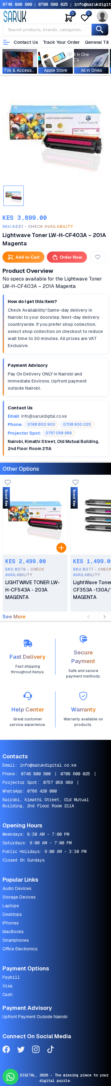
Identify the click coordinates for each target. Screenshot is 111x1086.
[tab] (13, 196)
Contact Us (26, 42)
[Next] (104, 617)
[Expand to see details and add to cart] (61, 548)
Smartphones (15, 940)
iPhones (10, 923)
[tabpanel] (55, 130)
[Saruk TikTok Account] (50, 1050)
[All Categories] (6, 42)
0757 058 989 (58, 782)
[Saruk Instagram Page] (35, 1050)
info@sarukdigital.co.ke (48, 765)
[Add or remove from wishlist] (97, 257)
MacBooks (13, 931)
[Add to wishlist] (8, 482)
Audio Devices (16, 888)
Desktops (12, 914)
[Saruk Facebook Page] (6, 1050)
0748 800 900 (17, 4)
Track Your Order (61, 42)
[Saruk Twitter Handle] (21, 1050)
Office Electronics (20, 949)
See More (14, 617)
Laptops (10, 905)
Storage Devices (19, 897)
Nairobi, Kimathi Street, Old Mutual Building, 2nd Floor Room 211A (45, 803)
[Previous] (88, 617)
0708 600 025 (53, 4)
